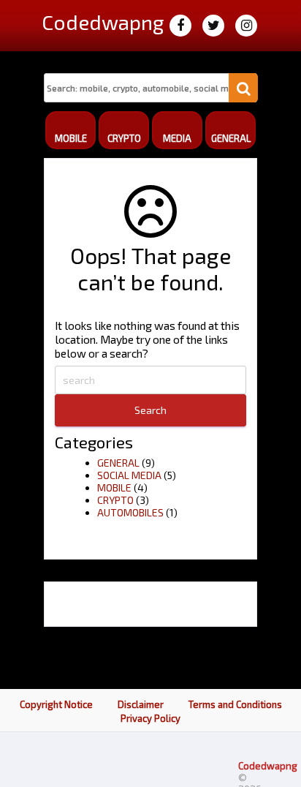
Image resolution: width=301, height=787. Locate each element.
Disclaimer (141, 704)
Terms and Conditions (235, 704)
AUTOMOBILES (130, 512)
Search (150, 410)
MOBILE (114, 487)
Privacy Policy (150, 718)
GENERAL (118, 462)
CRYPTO (115, 500)
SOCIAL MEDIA (129, 475)
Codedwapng (267, 766)
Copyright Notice (56, 704)
